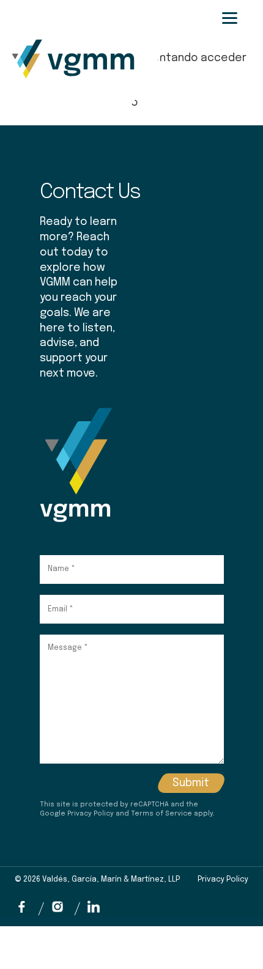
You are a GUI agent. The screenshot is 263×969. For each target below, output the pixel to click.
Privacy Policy (90, 813)
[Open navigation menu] (229, 18)
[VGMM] (59, 24)
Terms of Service (161, 813)
